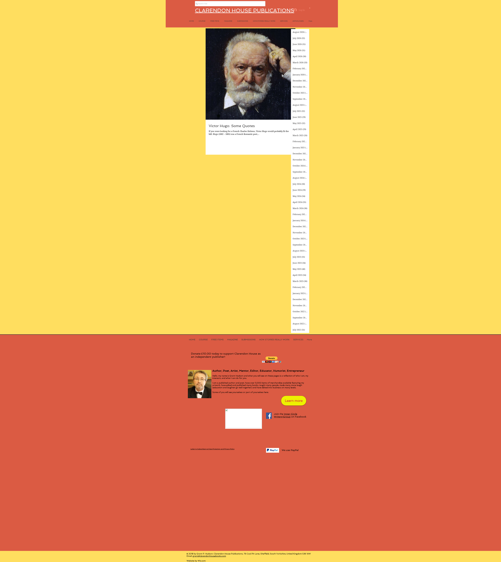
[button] (309, 7)
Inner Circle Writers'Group (285, 415)
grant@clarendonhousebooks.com (209, 556)
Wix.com (202, 561)
